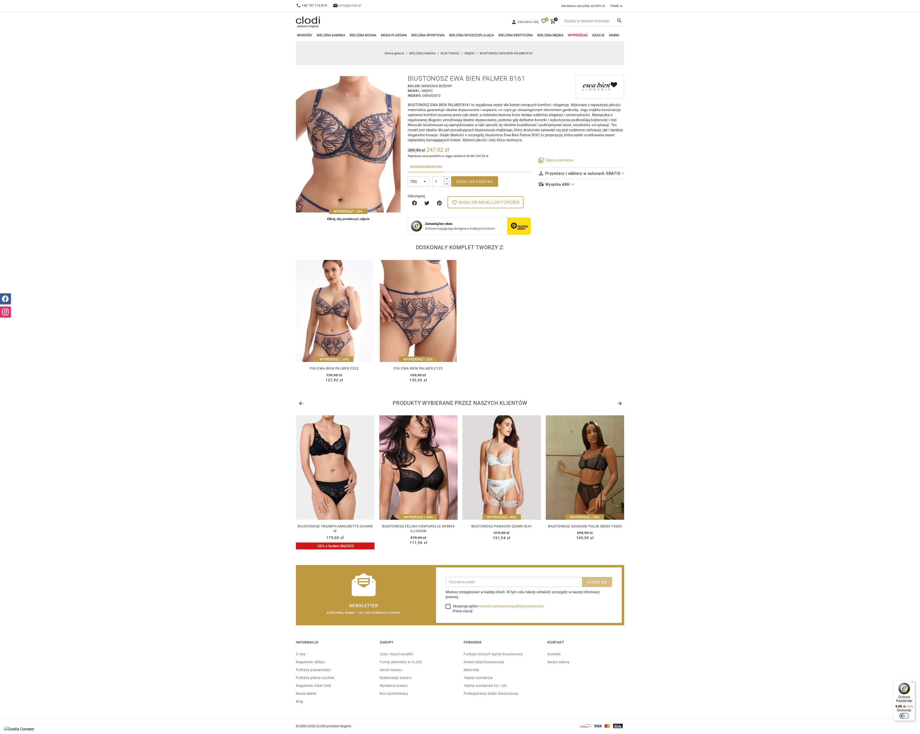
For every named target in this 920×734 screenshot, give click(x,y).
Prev (300, 402)
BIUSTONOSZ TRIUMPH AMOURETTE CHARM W (335, 528)
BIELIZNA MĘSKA (550, 35)
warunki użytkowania (495, 606)
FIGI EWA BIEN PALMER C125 (418, 368)
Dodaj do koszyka (474, 181)
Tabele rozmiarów (478, 677)
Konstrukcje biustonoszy (484, 662)
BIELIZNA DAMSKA (331, 35)
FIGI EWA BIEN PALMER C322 (334, 368)
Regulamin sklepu (310, 662)
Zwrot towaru (391, 669)
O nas (300, 654)
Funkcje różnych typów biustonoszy (493, 654)
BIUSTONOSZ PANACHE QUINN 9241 (501, 526)
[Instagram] (5, 312)
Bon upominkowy (394, 693)
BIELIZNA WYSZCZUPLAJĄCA (471, 35)
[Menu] (912, 683)
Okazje (598, 35)
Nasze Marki (306, 693)
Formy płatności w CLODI (401, 662)
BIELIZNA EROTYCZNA (516, 35)
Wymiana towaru (394, 685)
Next (619, 402)
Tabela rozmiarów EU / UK (485, 685)
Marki (614, 35)
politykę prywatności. (529, 606)
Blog (299, 701)
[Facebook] (5, 299)
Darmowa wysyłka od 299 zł (583, 6)
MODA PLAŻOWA (394, 35)
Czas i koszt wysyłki (396, 654)
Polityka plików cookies (315, 677)
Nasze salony (558, 662)
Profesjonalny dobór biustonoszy (491, 693)
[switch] (904, 716)
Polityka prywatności (313, 669)
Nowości (304, 35)
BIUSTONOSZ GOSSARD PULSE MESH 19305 (585, 526)
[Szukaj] (619, 20)
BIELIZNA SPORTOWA (428, 35)
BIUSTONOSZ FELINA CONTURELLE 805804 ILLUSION (418, 528)
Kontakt (554, 654)
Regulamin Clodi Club (313, 685)
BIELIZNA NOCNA (363, 35)
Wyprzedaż (577, 35)
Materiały (471, 669)
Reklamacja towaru (396, 677)
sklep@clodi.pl (350, 5)
